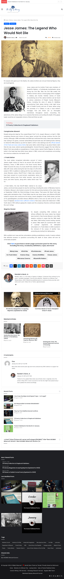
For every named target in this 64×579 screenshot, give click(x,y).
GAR (25, 545)
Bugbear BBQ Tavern (49, 570)
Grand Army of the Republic (35, 545)
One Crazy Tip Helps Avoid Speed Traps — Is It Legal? (30, 396)
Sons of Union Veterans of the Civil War (36, 548)
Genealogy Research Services (35, 570)
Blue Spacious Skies (41, 542)
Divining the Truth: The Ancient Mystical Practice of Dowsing (51, 343)
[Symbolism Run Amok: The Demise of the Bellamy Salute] (12, 328)
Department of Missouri (7, 545)
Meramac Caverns (24, 258)
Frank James (49, 251)
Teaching (13, 23)
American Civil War (16, 542)
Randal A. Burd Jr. (21, 548)
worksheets (58, 548)
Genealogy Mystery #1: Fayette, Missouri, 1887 (30, 339)
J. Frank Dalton (12, 255)
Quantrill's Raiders (40, 258)
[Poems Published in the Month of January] (8, 428)
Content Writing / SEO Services (18, 570)
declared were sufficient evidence (24, 200)
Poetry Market (11, 548)
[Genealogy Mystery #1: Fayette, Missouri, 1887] (31, 330)
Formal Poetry (18, 545)
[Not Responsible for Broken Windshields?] (8, 406)
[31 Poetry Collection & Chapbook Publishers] (8, 421)
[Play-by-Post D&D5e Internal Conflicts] (8, 413)
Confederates (36, 251)
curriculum (57, 542)
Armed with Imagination (28, 542)
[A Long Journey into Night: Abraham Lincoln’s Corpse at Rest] (11, 519)
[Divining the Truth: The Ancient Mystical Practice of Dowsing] (51, 331)
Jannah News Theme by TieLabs (32, 565)
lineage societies (48, 545)
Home (6, 20)
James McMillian (38, 255)
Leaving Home (33, 568)
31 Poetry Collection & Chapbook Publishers (22, 125)
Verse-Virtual (51, 548)
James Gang (25, 255)
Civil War (25, 251)
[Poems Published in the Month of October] (32, 502)
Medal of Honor (57, 545)
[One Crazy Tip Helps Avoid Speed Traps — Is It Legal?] (8, 398)
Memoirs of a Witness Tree (21, 568)
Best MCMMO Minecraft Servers (9, 557)
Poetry (3, 548)
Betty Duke (14, 251)
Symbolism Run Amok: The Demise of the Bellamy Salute (12, 336)
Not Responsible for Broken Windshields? (26, 403)
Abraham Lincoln (6, 542)
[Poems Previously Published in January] (32, 523)
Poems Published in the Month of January (19, 1)
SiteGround (55, 565)
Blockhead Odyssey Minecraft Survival (32, 573)
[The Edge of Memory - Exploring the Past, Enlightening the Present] (13, 9)
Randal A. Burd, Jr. (11, 37)
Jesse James (52, 255)
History (11, 20)
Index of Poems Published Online (46, 568)
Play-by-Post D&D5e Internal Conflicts (26, 411)
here (12, 244)
